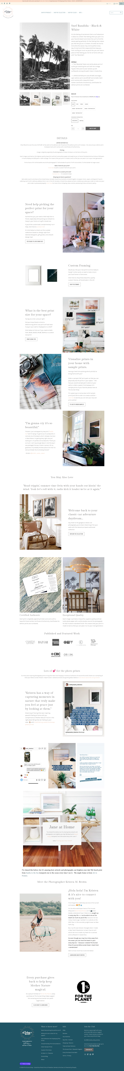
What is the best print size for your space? (39, 312)
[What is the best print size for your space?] (83, 324)
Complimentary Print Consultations (51, 1043)
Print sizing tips (31, 339)
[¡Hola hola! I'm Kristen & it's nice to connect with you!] (40, 922)
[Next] (69, 56)
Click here (51, 168)
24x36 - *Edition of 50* (77, 108)
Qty (72, 125)
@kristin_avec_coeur (38, 453)
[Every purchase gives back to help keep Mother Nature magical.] (83, 991)
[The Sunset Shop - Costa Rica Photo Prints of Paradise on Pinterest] (9, 3)
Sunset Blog (44, 1056)
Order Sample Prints (46, 1046)
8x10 (73, 104)
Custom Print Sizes (46, 1050)
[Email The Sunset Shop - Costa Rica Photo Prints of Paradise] (2, 3)
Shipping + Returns (68, 1043)
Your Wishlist (66, 1036)
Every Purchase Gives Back (70, 1052)
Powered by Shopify (71, 1067)
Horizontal (74, 120)
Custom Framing (79, 265)
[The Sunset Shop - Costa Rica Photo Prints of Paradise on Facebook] (4, 3)
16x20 (81, 104)
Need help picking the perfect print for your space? (39, 208)
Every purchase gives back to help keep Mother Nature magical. (40, 983)
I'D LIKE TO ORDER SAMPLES (77, 404)
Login (116, 3)
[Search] (121, 12)
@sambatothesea (80, 911)
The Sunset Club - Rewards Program (72, 1049)
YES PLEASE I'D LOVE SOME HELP (35, 241)
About (42, 1059)
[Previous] (21, 56)
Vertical (81, 120)
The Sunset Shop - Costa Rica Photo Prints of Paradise (38, 1067)
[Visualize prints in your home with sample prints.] (40, 381)
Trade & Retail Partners (69, 1046)
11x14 (77, 104)
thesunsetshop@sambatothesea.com (92, 1)
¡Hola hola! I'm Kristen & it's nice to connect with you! (83, 894)
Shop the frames (74, 284)
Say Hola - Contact (68, 1039)
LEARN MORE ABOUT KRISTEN (77, 955)
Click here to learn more (40, 1005)
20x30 (86, 104)
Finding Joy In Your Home (64, 841)
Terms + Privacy (67, 1055)
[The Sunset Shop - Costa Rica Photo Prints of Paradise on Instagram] (7, 3)
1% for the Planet (46, 994)
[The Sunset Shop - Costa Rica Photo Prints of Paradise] (8, 13)
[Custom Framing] (40, 275)
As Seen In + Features (47, 1053)
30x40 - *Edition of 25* (90, 108)
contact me (40, 227)
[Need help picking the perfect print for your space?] (83, 223)
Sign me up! (89, 1049)
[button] (47, 13)
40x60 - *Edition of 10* (77, 113)
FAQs (64, 1030)
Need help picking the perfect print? (51, 1030)
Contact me (55, 174)
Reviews (65, 1033)
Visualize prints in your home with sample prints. (80, 363)
